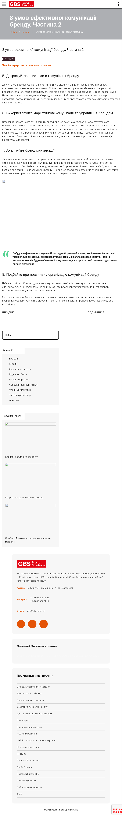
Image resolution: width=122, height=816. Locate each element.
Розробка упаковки (26, 780)
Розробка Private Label (28, 774)
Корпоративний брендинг (29, 727)
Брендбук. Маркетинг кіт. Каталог (33, 687)
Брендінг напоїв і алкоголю (30, 700)
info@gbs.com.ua (36, 611)
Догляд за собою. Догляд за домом (34, 713)
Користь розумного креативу (21, 456)
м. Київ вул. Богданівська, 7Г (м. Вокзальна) (50, 588)
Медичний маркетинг (20, 390)
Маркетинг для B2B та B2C (23, 384)
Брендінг (8, 312)
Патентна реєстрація (20, 395)
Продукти (21, 754)
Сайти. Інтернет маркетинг (30, 787)
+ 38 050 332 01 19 (39, 601)
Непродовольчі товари (28, 747)
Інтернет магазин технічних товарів (24, 497)
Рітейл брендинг (25, 767)
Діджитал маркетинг (20, 369)
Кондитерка (23, 720)
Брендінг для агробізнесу (29, 693)
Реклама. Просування (28, 760)
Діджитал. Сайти (18, 374)
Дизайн (13, 363)
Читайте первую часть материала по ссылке (26, 65)
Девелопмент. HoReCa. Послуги (32, 707)
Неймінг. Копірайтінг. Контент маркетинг (37, 740)
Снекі (19, 794)
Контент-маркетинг (19, 379)
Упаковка (14, 400)
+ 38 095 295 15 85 (39, 597)
